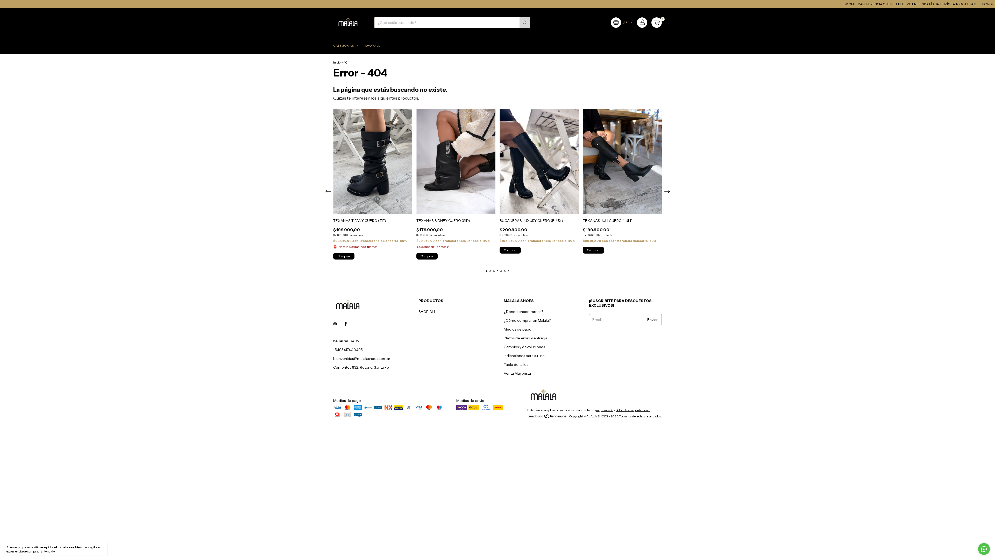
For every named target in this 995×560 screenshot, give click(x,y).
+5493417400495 (348, 349)
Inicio (336, 62)
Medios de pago (517, 329)
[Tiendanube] (547, 417)
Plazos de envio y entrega (525, 338)
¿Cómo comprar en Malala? (527, 320)
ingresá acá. (604, 410)
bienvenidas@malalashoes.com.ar (361, 358)
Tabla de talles (516, 364)
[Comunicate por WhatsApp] (984, 549)
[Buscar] (525, 22)
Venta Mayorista (517, 373)
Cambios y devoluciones (524, 347)
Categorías (343, 45)
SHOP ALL (372, 45)
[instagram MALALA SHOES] (335, 323)
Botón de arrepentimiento (633, 410)
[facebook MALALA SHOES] (345, 323)
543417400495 (346, 341)
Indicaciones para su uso (524, 355)
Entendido (47, 551)
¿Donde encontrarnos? (523, 311)
